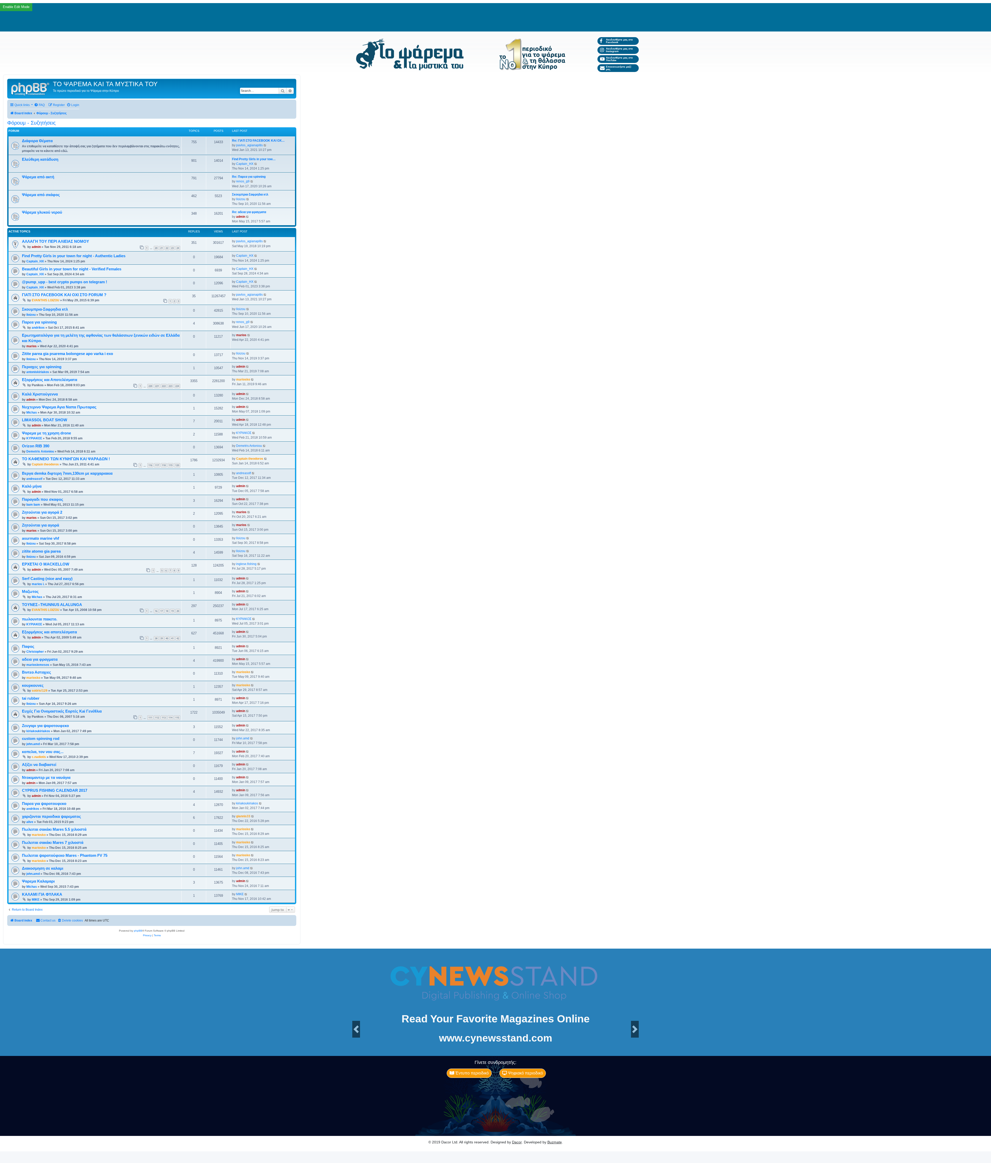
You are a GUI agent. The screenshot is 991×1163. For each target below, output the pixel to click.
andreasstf (34, 479)
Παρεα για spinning (39, 322)
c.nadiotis (39, 757)
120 (177, 465)
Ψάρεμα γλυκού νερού (42, 212)
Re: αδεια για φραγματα (249, 212)
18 (167, 611)
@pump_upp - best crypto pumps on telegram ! (64, 282)
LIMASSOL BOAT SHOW (44, 420)
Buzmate (554, 1142)
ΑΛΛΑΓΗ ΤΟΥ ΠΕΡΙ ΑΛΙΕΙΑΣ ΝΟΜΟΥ (55, 241)
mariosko (243, 379)
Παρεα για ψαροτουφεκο (44, 804)
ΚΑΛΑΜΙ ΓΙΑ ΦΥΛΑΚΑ (42, 894)
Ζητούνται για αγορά (40, 525)
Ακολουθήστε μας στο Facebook (619, 41)
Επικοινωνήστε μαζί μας (618, 68)
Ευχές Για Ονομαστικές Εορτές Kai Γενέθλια (62, 711)
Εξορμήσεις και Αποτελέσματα (49, 380)
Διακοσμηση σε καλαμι (42, 868)
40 (167, 638)
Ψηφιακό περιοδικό (525, 1073)
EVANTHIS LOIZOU (45, 300)
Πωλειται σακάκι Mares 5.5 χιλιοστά (54, 829)
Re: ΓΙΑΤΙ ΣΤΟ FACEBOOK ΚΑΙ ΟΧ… (258, 140)
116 (150, 465)
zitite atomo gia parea (41, 551)
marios (31, 346)
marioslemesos (37, 665)
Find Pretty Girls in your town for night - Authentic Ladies (73, 256)
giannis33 (243, 816)
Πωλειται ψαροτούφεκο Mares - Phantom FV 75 (64, 855)
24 (178, 248)
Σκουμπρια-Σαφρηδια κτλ (250, 194)
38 (156, 638)
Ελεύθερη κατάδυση (40, 159)
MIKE (35, 899)
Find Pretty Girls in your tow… (254, 159)
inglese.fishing (246, 564)
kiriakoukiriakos (38, 731)
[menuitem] (39, 105)
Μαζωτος (30, 591)
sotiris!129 (39, 690)
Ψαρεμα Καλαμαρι (38, 881)
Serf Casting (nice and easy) (47, 579)
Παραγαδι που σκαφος (42, 499)
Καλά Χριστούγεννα (40, 394)
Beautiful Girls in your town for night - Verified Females (71, 269)
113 (164, 717)
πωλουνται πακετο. (39, 619)
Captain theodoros (45, 464)
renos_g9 (243, 181)
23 (172, 248)
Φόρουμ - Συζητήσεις (31, 123)
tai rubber (30, 698)
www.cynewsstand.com (495, 1038)
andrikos (38, 327)
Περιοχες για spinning (41, 367)
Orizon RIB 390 (35, 446)
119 (170, 465)
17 (161, 611)
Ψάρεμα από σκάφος (41, 195)
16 (156, 611)
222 (164, 386)
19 (172, 611)
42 (178, 638)
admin (240, 217)
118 (164, 465)
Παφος (28, 646)
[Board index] (31, 88)
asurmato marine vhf (40, 538)
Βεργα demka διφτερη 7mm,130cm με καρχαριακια (67, 473)
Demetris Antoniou (40, 451)
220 (150, 386)
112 (157, 717)
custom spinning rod (40, 739)
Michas (31, 412)
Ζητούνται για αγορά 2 (42, 512)
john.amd (33, 744)
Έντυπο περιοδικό (471, 1073)
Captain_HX (244, 164)
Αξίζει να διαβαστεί (39, 765)
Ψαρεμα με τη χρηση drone (46, 433)
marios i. (38, 584)
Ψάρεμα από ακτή (38, 177)
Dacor (517, 1142)
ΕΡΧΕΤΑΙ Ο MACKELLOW (45, 564)
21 (161, 248)
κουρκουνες (33, 685)
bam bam (33, 504)
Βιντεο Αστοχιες (36, 672)
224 (177, 386)
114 (170, 717)
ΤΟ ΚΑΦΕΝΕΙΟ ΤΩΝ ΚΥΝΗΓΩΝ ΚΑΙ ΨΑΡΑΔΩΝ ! (66, 459)
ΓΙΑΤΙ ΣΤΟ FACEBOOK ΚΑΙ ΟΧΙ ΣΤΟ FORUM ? (64, 295)
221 (157, 386)
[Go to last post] (265, 241)
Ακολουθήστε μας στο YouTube (619, 59)
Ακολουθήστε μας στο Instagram (619, 50)
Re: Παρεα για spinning (249, 177)
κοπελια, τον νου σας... (42, 752)
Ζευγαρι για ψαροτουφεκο (45, 726)
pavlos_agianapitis (249, 145)
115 (177, 717)
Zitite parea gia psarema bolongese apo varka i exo (67, 354)
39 (161, 638)
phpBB (138, 930)
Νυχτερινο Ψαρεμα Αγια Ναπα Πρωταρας (59, 407)
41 (172, 638)
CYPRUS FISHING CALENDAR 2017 (54, 790)
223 (170, 386)
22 (167, 248)
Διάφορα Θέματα (37, 141)
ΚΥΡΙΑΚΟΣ (34, 438)
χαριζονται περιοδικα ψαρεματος (51, 816)
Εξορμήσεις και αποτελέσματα (49, 632)
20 (156, 248)
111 (150, 717)
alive (29, 822)
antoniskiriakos (37, 372)
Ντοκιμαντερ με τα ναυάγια (46, 778)
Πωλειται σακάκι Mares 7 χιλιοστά (52, 843)
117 (157, 465)
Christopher (35, 651)
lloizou (240, 199)
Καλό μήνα (32, 486)
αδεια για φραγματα (40, 659)
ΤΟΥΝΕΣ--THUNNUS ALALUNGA (52, 605)
